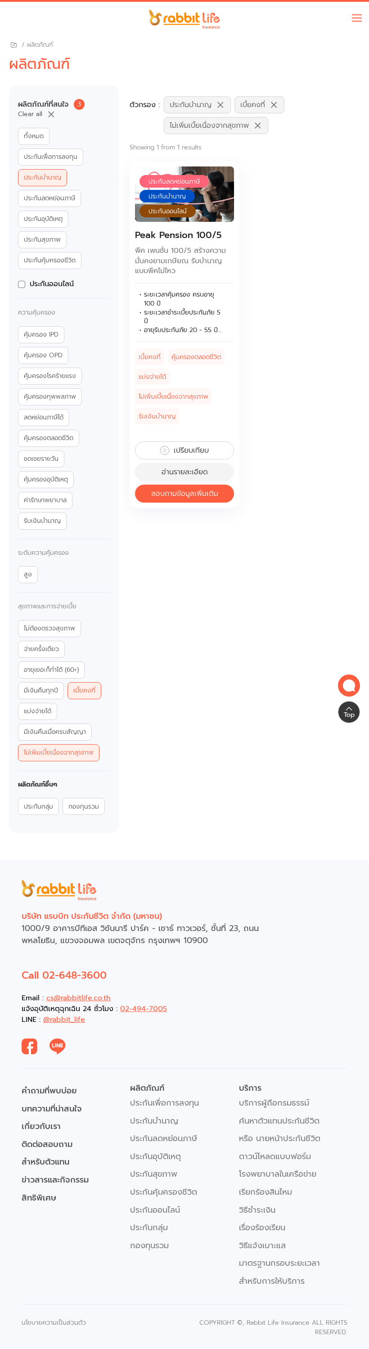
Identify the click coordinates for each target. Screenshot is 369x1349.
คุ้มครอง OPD (43, 355)
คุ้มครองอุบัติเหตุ (46, 479)
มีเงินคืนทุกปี (41, 690)
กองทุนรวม (83, 806)
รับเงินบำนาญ (42, 521)
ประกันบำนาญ (42, 177)
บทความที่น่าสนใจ (52, 1108)
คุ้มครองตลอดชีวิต (48, 438)
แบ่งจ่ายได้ (37, 711)
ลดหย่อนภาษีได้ (43, 417)
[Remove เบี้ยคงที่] (272, 104)
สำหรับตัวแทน (45, 1162)
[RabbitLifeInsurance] (36, 1047)
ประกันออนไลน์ (52, 284)
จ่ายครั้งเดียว (41, 649)
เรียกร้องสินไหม (265, 1192)
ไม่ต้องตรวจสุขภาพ (49, 628)
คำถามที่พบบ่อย (49, 1090)
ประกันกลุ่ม (38, 806)
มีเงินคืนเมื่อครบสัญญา (55, 732)
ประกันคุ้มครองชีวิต (50, 260)
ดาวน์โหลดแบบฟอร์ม (275, 1156)
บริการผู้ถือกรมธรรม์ (274, 1103)
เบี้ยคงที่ (84, 690)
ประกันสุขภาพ (42, 239)
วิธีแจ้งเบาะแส (262, 1245)
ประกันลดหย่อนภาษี (49, 198)
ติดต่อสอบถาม (47, 1144)
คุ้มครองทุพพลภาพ (50, 396)
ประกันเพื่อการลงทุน (50, 157)
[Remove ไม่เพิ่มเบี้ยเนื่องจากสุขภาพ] (255, 125)
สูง (28, 574)
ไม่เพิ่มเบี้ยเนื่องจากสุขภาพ (59, 752)
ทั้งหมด (34, 136)
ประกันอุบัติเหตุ (43, 219)
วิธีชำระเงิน (257, 1210)
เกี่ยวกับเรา (41, 1126)
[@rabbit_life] (64, 1047)
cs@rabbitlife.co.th (78, 998)
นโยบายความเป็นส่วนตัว (54, 1322)
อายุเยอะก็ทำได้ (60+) (51, 670)
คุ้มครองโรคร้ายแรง (50, 376)
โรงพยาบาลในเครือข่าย (277, 1174)
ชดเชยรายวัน (41, 458)
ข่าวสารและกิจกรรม (55, 1180)
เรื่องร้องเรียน (262, 1227)
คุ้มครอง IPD (41, 334)
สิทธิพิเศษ (39, 1198)
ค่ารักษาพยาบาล (45, 500)
